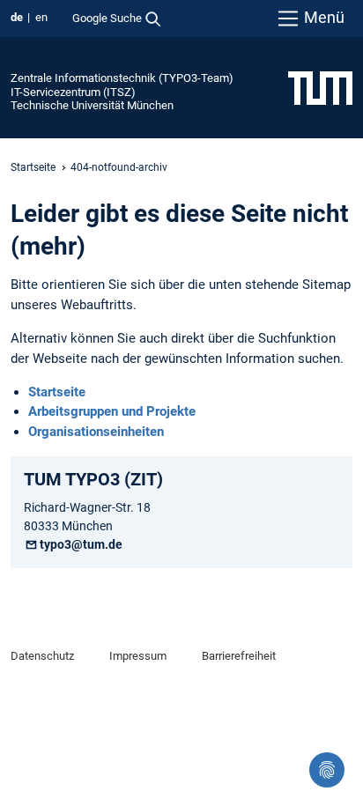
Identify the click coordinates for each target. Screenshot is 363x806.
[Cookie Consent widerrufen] (326, 770)
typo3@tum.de (81, 544)
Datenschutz (42, 655)
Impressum (138, 655)
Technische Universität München (92, 105)
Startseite (33, 167)
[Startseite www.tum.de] (320, 87)
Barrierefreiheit (239, 655)
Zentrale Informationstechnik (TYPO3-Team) (122, 78)
